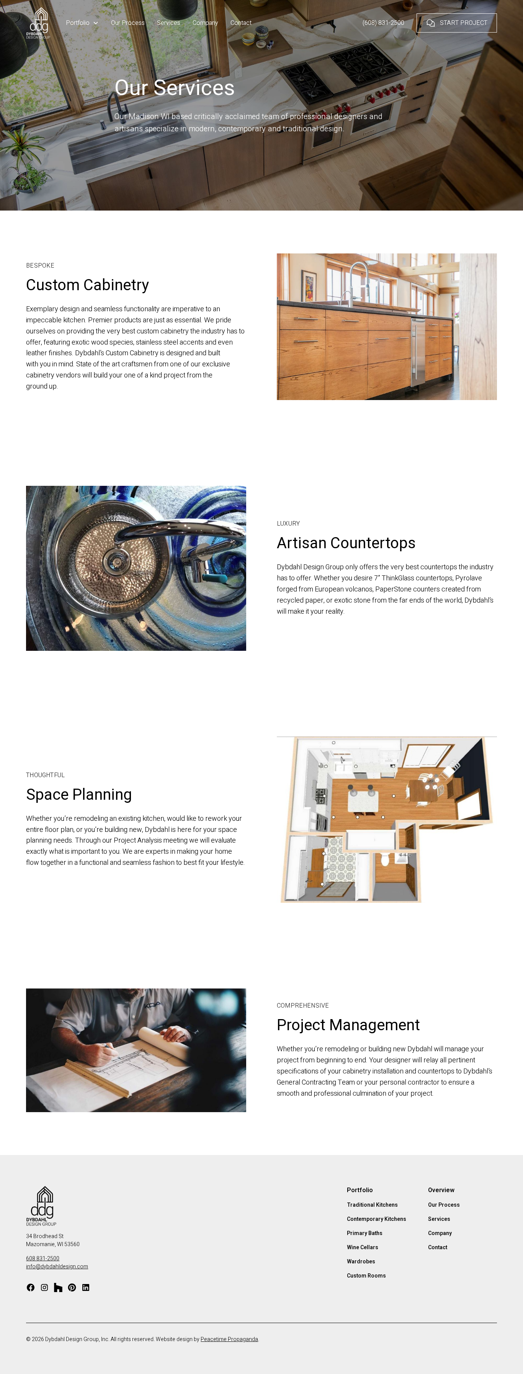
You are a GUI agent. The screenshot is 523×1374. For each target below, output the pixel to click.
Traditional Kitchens (372, 1205)
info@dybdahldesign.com (57, 1267)
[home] (38, 23)
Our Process (128, 23)
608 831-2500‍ (42, 1259)
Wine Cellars (362, 1247)
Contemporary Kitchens (376, 1219)
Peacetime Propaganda (229, 1339)
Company (205, 23)
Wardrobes (361, 1262)
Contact (241, 23)
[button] (82, 23)
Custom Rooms (366, 1276)
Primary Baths (364, 1233)
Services (168, 23)
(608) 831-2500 (383, 23)
